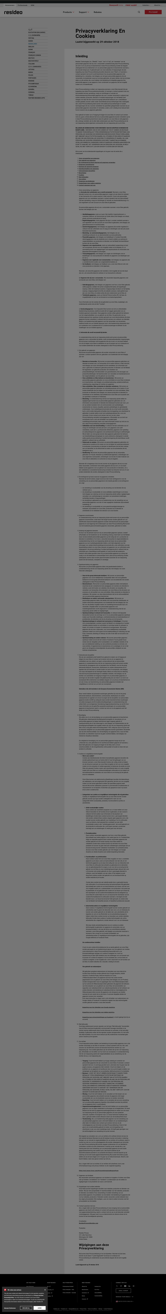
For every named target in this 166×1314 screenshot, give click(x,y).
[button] (45, 1289)
